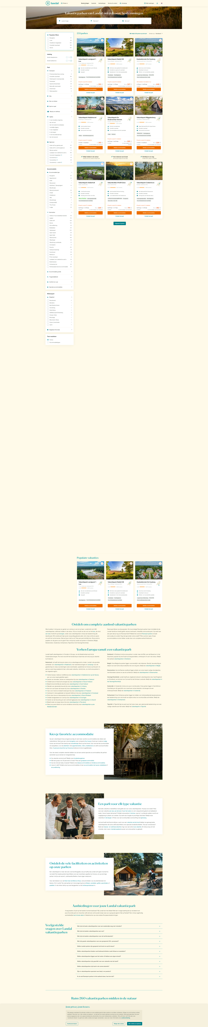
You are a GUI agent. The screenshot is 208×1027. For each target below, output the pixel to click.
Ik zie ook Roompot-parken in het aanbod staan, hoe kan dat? (95, 976)
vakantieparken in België (153, 665)
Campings (124, 3)
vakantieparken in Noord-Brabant (81, 695)
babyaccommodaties (83, 763)
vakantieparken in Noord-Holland (82, 681)
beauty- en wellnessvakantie (112, 827)
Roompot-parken (147, 633)
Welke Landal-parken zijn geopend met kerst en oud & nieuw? (95, 946)
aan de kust (117, 811)
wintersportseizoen (88, 885)
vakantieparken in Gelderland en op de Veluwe (85, 675)
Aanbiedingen (102, 3)
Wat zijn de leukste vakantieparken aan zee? (90, 931)
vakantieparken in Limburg (78, 686)
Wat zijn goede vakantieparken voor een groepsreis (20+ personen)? (98, 941)
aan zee (48, 633)
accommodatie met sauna (91, 765)
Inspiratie (93, 3)
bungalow (72, 741)
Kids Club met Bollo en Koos (73, 881)
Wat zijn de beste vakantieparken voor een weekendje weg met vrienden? (99, 926)
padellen (52, 885)
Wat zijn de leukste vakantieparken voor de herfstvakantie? (95, 936)
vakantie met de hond (133, 822)
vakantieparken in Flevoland (77, 702)
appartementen (76, 746)
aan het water (127, 811)
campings (90, 664)
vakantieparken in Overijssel (89, 693)
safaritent (66, 746)
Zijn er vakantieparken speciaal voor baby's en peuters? (94, 971)
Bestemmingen (85, 3)
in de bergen (108, 818)
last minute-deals (79, 915)
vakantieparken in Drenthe (77, 688)
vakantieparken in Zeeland (86, 679)
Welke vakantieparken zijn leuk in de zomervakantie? (93, 966)
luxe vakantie (137, 827)
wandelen (93, 883)
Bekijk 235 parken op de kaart (139, 33)
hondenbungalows (79, 758)
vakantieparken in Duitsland (122, 659)
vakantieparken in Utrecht (88, 700)
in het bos (132, 813)
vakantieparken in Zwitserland (116, 699)
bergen (62, 633)
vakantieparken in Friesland (83, 691)
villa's (83, 746)
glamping (143, 818)
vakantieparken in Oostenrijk (131, 690)
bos (94, 631)
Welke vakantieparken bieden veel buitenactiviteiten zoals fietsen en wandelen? (101, 951)
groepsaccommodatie (87, 760)
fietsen (88, 883)
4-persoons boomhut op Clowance (63, 748)
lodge (105, 741)
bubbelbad (103, 765)
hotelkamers (89, 746)
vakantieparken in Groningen (77, 697)
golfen (99, 883)
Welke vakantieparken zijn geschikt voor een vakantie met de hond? (97, 961)
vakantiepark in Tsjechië (139, 706)
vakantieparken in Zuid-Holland (78, 684)
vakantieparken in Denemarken (148, 672)
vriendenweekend (115, 829)
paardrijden (104, 883)
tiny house (88, 741)
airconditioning (55, 767)
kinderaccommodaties (98, 763)
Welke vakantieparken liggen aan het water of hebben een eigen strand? (99, 956)
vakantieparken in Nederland (62, 664)
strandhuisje (74, 743)
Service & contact (112, 3)
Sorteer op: (152, 33)
